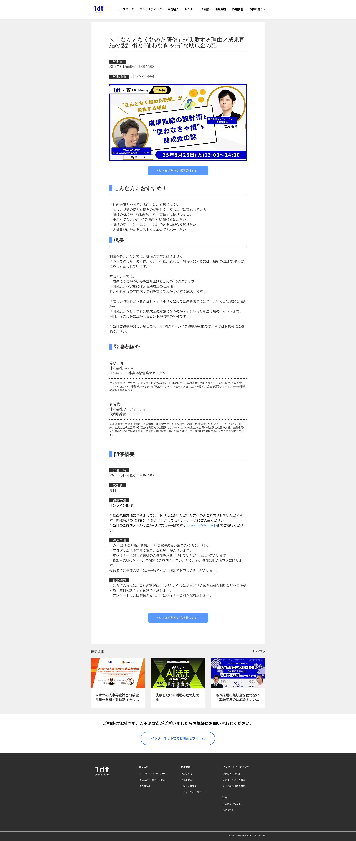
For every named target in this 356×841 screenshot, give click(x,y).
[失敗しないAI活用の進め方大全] (178, 673)
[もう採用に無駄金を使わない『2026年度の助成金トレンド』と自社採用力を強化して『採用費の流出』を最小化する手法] (238, 673)
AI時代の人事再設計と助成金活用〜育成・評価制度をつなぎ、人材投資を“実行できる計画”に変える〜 (117, 697)
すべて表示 (258, 651)
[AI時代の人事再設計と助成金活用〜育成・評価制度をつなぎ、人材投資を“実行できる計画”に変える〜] (118, 673)
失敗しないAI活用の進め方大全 (177, 697)
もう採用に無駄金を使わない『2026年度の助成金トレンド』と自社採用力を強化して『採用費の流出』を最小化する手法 (237, 697)
